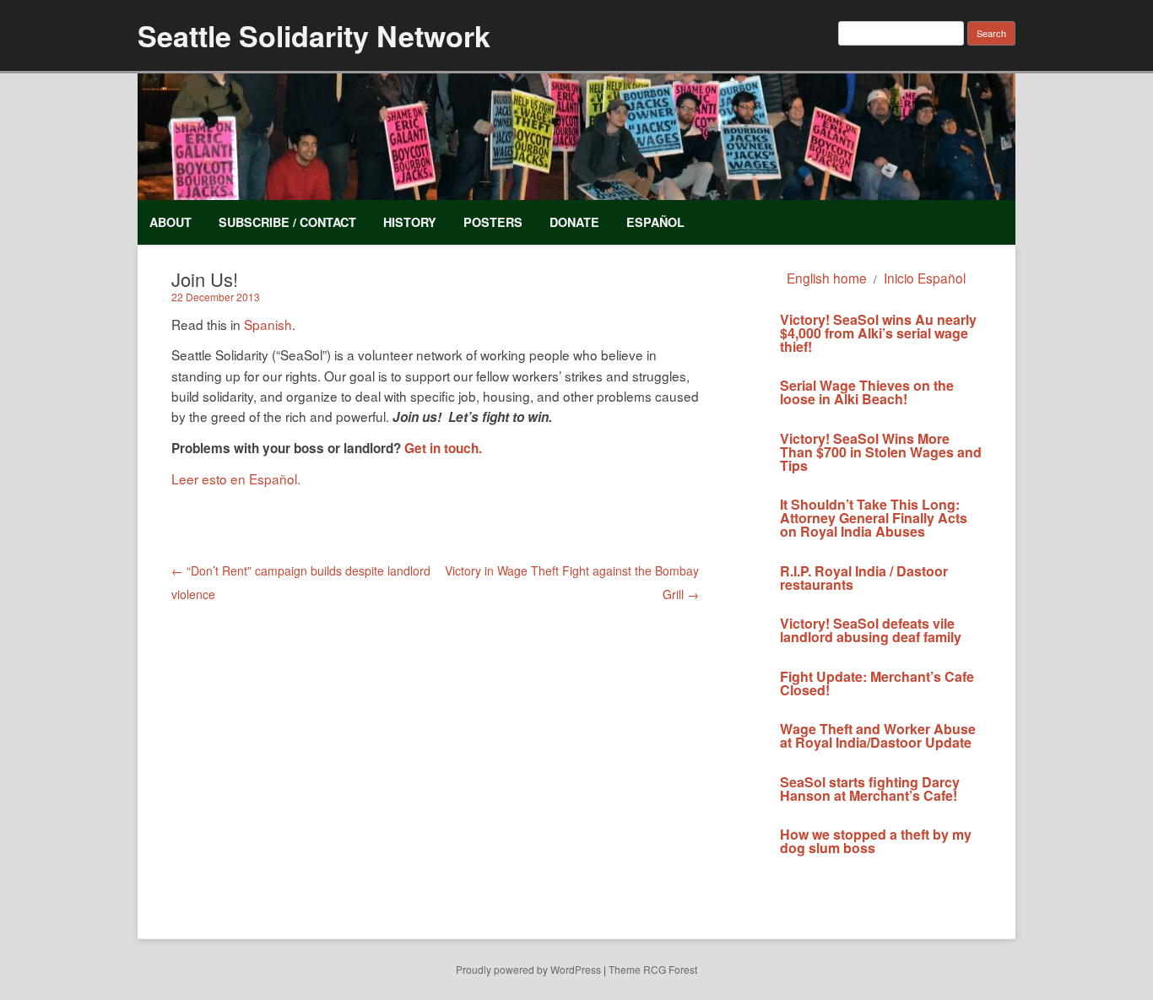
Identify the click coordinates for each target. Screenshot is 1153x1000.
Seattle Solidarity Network (314, 35)
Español (655, 222)
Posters (492, 222)
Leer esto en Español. (235, 478)
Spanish (268, 324)
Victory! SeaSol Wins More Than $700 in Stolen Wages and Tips (881, 452)
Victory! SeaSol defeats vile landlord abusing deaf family (870, 630)
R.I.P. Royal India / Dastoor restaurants (864, 577)
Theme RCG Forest (653, 969)
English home (827, 277)
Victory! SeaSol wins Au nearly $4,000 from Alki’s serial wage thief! (878, 333)
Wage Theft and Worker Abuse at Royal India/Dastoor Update (878, 735)
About (170, 222)
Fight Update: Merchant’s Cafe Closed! (877, 683)
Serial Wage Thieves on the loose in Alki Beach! (867, 392)
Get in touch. (443, 448)
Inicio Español (925, 277)
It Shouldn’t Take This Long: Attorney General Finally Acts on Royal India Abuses (873, 518)
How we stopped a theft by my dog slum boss (876, 840)
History (409, 222)
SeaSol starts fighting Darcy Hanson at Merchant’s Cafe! (870, 788)
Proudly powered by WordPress (528, 969)
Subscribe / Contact (287, 222)
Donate (574, 222)
